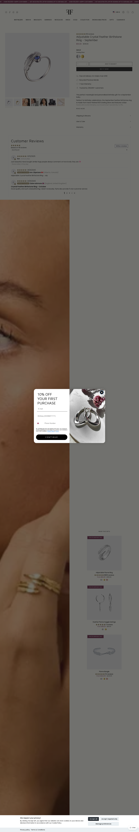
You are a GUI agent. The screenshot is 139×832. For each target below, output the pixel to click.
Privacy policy (25, 830)
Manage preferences (103, 824)
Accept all (93, 819)
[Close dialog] (101, 392)
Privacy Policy (51, 431)
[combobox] (40, 423)
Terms (57, 431)
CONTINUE (51, 437)
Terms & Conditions (38, 830)
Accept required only (109, 819)
